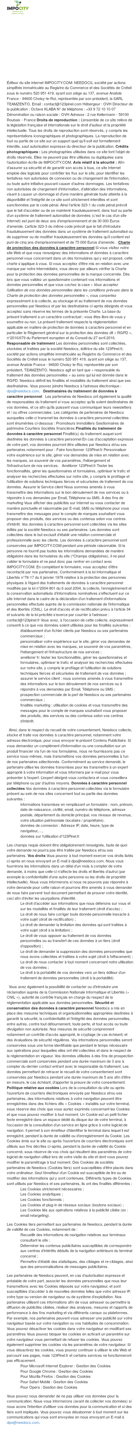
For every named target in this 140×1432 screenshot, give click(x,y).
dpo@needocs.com (23, 390)
